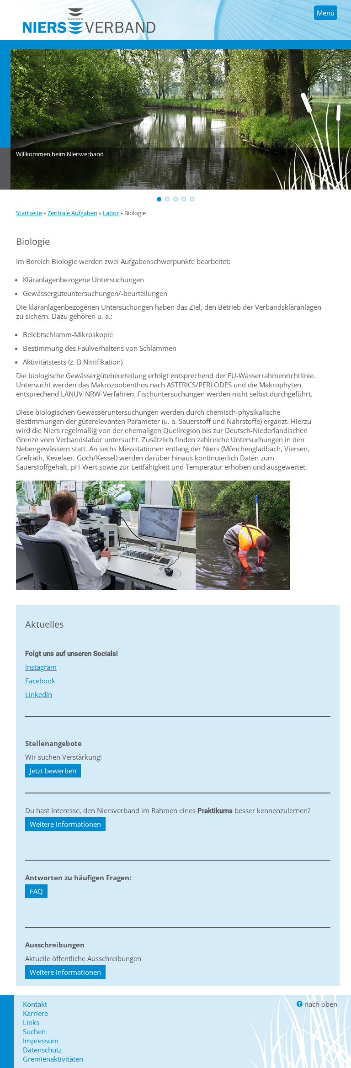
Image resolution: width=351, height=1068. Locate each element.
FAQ (36, 891)
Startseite (29, 213)
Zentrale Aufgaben (72, 213)
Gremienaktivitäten (53, 1058)
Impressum (40, 1040)
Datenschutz (42, 1049)
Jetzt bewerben (53, 770)
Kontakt (35, 1004)
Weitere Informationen (65, 824)
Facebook (40, 680)
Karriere (35, 1013)
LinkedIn (38, 694)
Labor (111, 213)
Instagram (41, 666)
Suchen (34, 1031)
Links (31, 1022)
